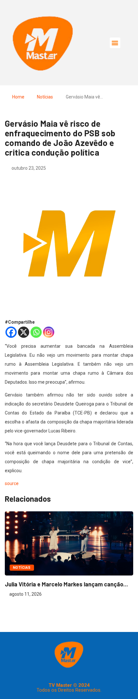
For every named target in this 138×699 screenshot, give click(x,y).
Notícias (45, 96)
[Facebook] (11, 332)
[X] (23, 332)
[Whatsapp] (36, 332)
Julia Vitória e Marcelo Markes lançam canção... (66, 584)
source (12, 483)
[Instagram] (48, 332)
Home (18, 96)
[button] (115, 43)
